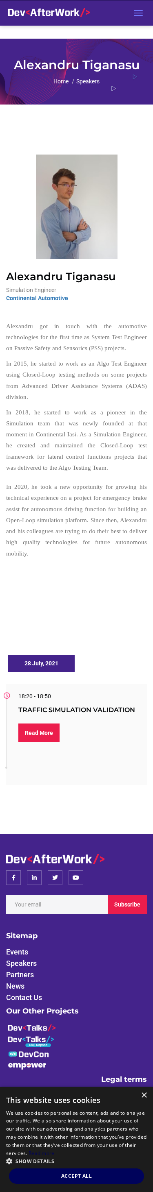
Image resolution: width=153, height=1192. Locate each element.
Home (61, 81)
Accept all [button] (76, 1175)
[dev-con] (28, 1054)
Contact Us (24, 997)
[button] (76, 1161)
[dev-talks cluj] (31, 1040)
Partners (20, 974)
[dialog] (76, 1139)
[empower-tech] (27, 1065)
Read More (39, 733)
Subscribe (127, 904)
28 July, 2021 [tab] (41, 663)
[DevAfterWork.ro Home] (47, 13)
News (15, 986)
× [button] (144, 1095)
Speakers (88, 81)
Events (17, 952)
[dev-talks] (32, 1027)
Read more (42, 1153)
